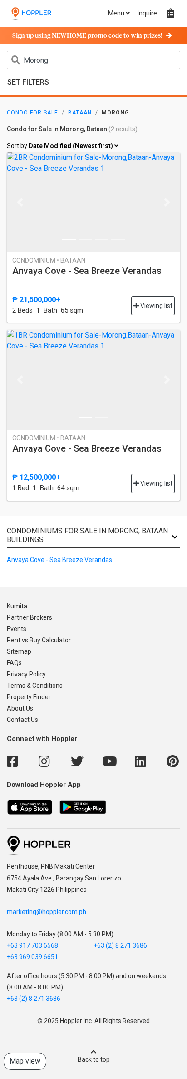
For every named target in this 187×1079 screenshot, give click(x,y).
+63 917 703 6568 (32, 945)
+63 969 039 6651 (32, 956)
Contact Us (22, 719)
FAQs (14, 662)
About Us (20, 708)
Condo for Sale (32, 112)
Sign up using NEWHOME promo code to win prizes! (87, 36)
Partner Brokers (29, 617)
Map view (25, 1061)
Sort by (60, 145)
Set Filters (28, 82)
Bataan (80, 112)
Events (16, 628)
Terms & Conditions (35, 685)
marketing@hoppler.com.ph (46, 911)
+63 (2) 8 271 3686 (120, 945)
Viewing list (155, 305)
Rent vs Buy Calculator (39, 640)
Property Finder (29, 697)
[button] (20, 202)
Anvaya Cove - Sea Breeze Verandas (87, 270)
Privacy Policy (26, 674)
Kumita (17, 606)
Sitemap (19, 651)
